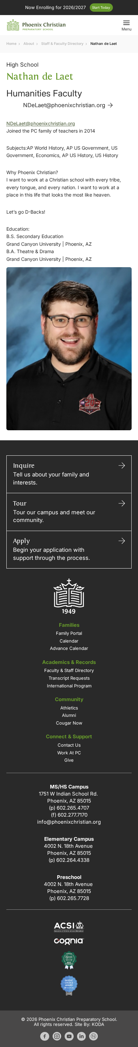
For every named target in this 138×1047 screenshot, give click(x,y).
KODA (98, 1024)
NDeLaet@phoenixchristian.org (40, 123)
